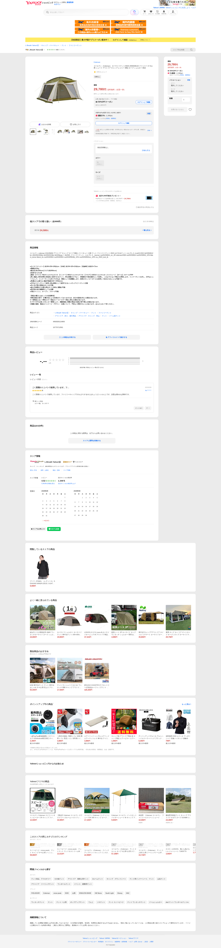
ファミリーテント (75, 45)
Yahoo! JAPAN (159, 7)
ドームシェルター (155, 902)
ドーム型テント (115, 316)
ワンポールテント (64, 884)
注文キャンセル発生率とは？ (67, 483)
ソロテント (101, 902)
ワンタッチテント (37, 902)
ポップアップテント (77, 902)
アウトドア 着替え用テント (78, 879)
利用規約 (101, 941)
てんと (90, 902)
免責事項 (117, 941)
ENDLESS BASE (85, 893)
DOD (67, 893)
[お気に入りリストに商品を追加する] (190, 109)
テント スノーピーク (116, 902)
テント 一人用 (61, 902)
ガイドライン (109, 941)
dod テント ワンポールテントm (177, 902)
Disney (119, 893)
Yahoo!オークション (119, 938)
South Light (109, 893)
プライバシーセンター (90, 941)
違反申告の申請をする (146, 207)
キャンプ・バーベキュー (50, 45)
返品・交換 (56, 470)
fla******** (148, 390)
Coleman (46, 893)
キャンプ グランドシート (116, 879)
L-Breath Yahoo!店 (32, 45)
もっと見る (186, 704)
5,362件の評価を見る (48, 483)
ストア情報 (66, 470)
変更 (188, 80)
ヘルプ (193, 7)
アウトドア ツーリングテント (42, 884)
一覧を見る (146, 230)
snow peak (57, 893)
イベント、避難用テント (83, 884)
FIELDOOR (35, 893)
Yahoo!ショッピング (90, 938)
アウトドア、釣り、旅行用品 (65, 316)
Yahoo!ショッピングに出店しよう (178, 7)
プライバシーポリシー (74, 941)
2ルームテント (97, 879)
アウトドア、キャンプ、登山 (89, 316)
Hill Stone (98, 893)
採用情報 (124, 941)
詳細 (148, 130)
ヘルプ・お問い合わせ (135, 941)
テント (64, 45)
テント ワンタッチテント (136, 902)
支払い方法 (33, 470)
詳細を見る (146, 150)
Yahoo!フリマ (133, 938)
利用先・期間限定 (111, 118)
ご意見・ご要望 (148, 941)
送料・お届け (45, 470)
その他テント (59, 879)
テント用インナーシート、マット (142, 879)
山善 (74, 893)
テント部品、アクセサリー (41, 879)
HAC (127, 893)
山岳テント (161, 879)
